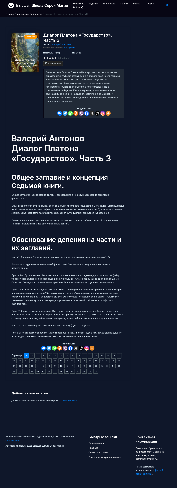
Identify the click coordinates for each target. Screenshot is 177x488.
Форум (150, 3)
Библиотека (109, 3)
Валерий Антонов (61, 44)
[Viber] (81, 113)
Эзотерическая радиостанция (104, 457)
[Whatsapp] (70, 113)
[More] (108, 113)
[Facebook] (86, 113)
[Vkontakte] (59, 113)
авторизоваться (68, 400)
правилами (13, 440)
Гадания (93, 3)
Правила (93, 448)
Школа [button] (136, 3)
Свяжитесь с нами (98, 452)
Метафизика (69, 47)
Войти (76, 7)
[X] (92, 113)
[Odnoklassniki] (75, 113)
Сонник (124, 3)
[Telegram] (65, 113)
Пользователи (96, 443)
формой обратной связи (149, 472)
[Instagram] (102, 113)
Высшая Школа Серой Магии (42, 5)
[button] (141, 4)
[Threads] (97, 113)
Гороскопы (78, 3)
